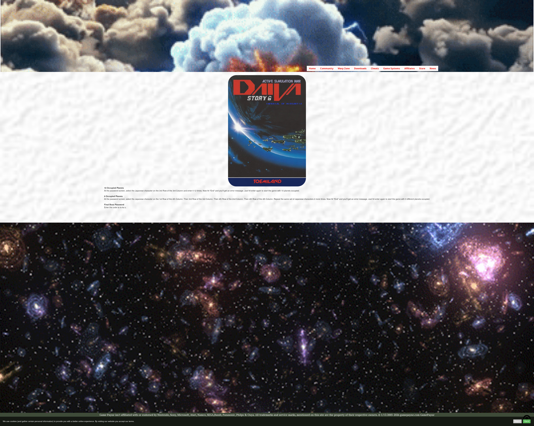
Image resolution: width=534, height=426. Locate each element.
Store (422, 68)
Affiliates (409, 68)
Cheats (375, 68)
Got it (526, 421)
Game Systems (391, 68)
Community (326, 68)
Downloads (360, 68)
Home (312, 68)
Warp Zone (344, 68)
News (433, 68)
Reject (517, 421)
